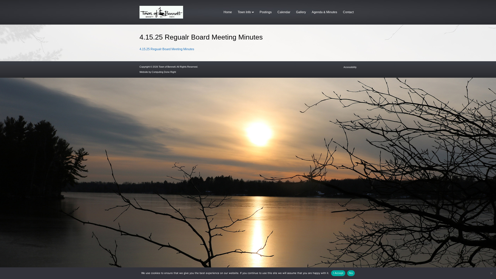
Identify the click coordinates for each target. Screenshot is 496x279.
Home (228, 12)
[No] (491, 273)
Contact (348, 12)
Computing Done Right (164, 72)
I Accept (338, 273)
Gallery (301, 12)
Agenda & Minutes (324, 12)
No (351, 273)
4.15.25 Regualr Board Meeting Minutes (167, 49)
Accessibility (350, 67)
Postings (266, 12)
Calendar (283, 12)
